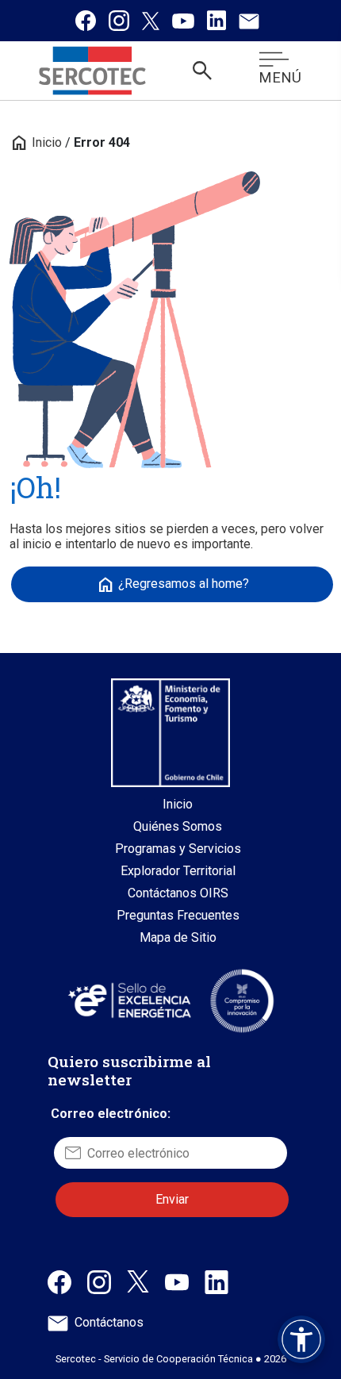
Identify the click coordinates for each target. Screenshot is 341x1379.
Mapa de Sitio (178, 937)
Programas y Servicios (178, 848)
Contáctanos (109, 1322)
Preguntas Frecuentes (178, 915)
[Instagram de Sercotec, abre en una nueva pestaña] (99, 1281)
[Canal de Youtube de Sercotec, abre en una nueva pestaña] (177, 1281)
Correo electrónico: (110, 1113)
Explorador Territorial (178, 870)
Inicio (36, 142)
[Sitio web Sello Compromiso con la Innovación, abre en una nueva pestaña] (242, 1000)
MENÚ (280, 77)
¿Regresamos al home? (172, 585)
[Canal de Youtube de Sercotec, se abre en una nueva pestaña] (183, 20)
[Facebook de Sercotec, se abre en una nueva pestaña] (85, 20)
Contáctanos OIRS (178, 893)
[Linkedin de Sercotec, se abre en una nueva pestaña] (216, 20)
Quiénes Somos (177, 826)
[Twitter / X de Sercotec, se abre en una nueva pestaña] (150, 20)
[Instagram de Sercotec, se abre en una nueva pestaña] (119, 20)
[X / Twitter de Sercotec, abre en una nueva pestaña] (138, 1280)
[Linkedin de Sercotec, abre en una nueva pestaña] (216, 1281)
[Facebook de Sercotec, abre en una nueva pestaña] (59, 1281)
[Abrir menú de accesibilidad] (301, 1339)
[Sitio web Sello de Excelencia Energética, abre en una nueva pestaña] (128, 1000)
